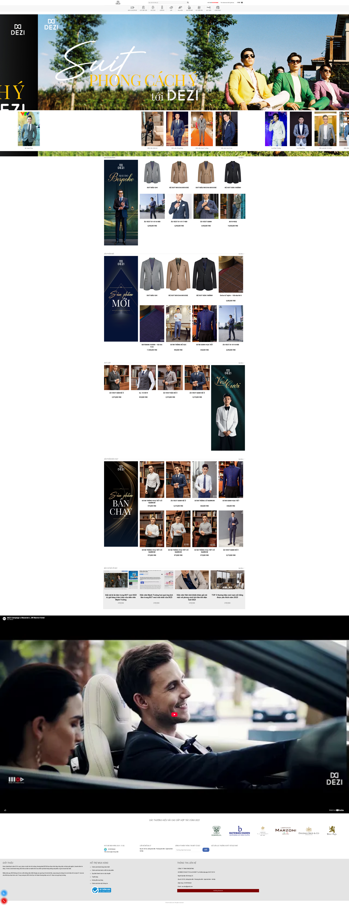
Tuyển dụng (95, 877)
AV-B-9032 (233, 222)
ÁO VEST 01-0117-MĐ (179, 222)
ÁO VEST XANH (206, 222)
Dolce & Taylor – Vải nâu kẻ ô (231, 295)
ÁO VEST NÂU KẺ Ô (170, 393)
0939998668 (111, 849)
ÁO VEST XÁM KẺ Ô (116, 393)
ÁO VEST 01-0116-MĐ (152, 222)
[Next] (339, 50)
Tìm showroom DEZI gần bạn (227, 2)
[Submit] (187, 2)
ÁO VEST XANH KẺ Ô (197, 393)
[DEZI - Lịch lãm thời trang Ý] (123, 2)
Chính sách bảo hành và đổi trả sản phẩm (103, 870)
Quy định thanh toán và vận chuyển (101, 873)
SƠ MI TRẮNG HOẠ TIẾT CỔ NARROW (152, 502)
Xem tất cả (241, 157)
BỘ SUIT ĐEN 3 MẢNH (233, 188)
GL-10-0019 (143, 393)
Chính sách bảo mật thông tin (100, 883)
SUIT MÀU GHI (152, 188)
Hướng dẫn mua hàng (97, 880)
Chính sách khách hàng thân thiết (101, 867)
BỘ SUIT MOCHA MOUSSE (179, 188)
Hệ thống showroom (218, 890)
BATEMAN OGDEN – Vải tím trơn (152, 346)
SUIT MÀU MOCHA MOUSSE (206, 188)
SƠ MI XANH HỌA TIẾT (204, 345)
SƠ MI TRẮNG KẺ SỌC (178, 345)
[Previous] (9, 50)
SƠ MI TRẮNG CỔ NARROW (204, 501)
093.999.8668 (215, 2)
